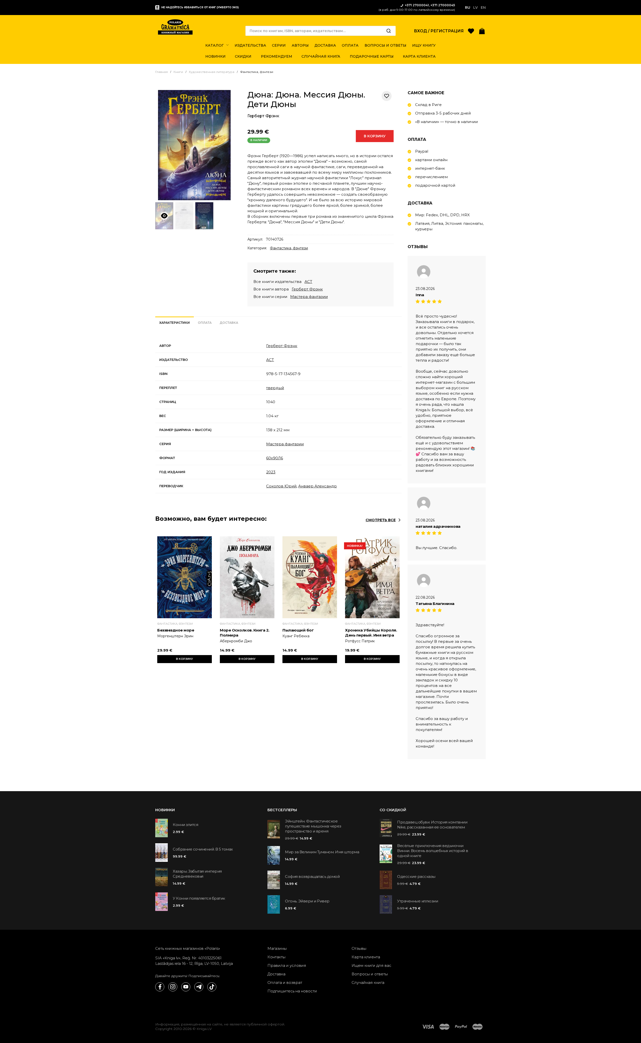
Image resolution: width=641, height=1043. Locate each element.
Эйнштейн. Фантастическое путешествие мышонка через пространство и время (313, 826)
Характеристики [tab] (174, 323)
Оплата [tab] (205, 323)
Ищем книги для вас (371, 965)
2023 (270, 472)
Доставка (276, 974)
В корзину (375, 136)
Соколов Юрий (281, 486)
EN (483, 7)
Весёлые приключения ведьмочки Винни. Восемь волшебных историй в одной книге (432, 850)
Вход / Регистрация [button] (439, 31)
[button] (482, 30)
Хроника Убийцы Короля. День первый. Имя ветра (371, 633)
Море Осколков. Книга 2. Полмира (244, 633)
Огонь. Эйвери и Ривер (307, 901)
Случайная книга (368, 982)
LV (475, 7)
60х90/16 (274, 458)
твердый (275, 387)
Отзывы (359, 948)
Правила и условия (286, 965)
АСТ (308, 281)
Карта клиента (366, 957)
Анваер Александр (317, 486)
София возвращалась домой (312, 876)
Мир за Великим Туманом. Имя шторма (322, 852)
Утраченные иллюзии (417, 901)
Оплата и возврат (284, 982)
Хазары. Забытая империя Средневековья (197, 874)
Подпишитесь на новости (292, 991)
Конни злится (185, 824)
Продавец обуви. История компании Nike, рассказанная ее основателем (432, 824)
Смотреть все (381, 520)
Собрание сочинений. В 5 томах (203, 849)
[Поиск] (389, 31)
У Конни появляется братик (199, 898)
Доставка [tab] (229, 323)
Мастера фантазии (309, 296)
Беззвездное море (175, 630)
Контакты (276, 957)
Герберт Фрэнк (263, 116)
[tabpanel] (278, 416)
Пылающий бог (297, 630)
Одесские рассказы (416, 876)
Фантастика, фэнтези (289, 248)
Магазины (277, 948)
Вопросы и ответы (370, 974)
